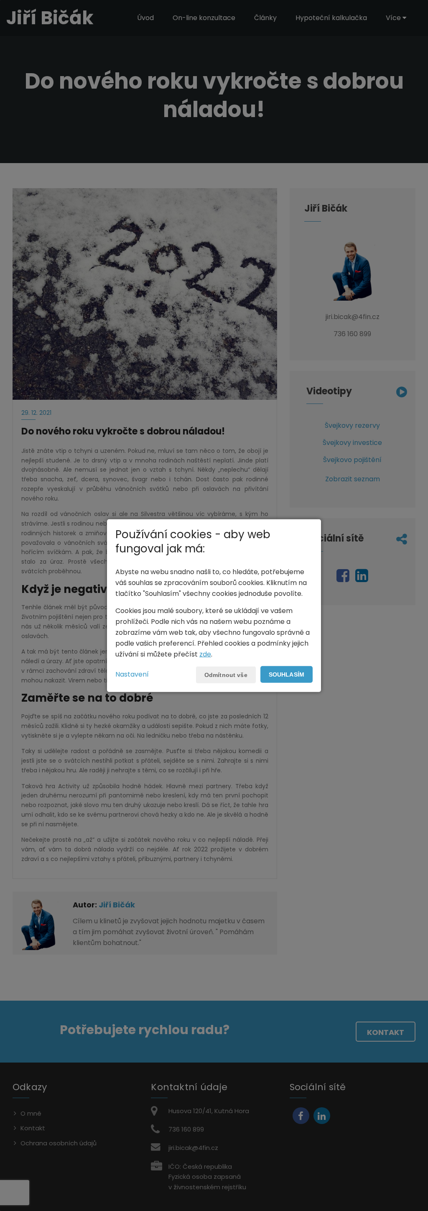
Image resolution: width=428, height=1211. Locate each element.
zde (205, 654)
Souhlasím (286, 674)
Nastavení (132, 674)
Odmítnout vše (225, 674)
